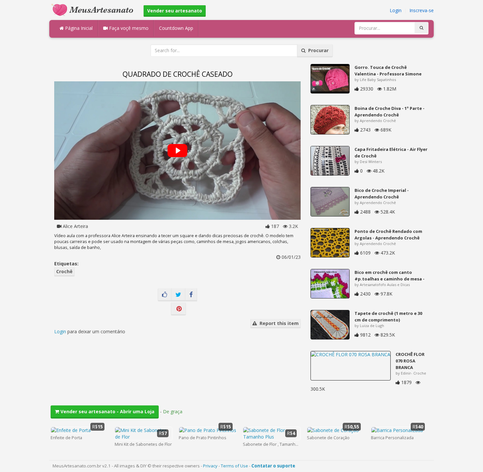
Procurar (317, 50)
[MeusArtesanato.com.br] (94, 9)
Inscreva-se (421, 10)
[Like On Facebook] (165, 294)
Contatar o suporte (273, 466)
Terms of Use (234, 466)
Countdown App (176, 28)
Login (396, 10)
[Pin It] (178, 309)
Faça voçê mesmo (128, 28)
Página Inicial (78, 28)
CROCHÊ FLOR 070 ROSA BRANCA (410, 360)
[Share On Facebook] (191, 294)
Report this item (278, 323)
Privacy (210, 466)
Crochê (64, 271)
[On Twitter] (178, 294)
